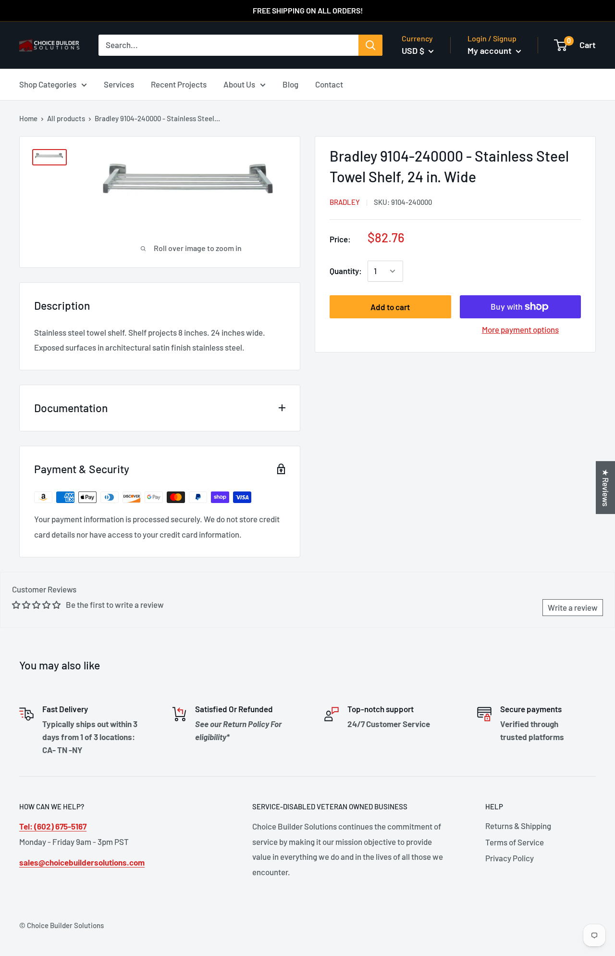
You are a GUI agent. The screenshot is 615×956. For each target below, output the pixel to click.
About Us (239, 83)
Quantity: (346, 271)
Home (28, 118)
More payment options (520, 329)
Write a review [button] (573, 607)
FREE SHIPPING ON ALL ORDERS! (308, 10)
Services (119, 83)
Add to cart (390, 307)
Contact (329, 83)
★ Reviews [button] (606, 487)
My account (490, 50)
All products (66, 118)
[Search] (370, 45)
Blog (290, 83)
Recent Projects (179, 83)
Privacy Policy (509, 858)
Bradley (345, 202)
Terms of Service (514, 842)
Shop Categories (47, 83)
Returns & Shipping (518, 825)
